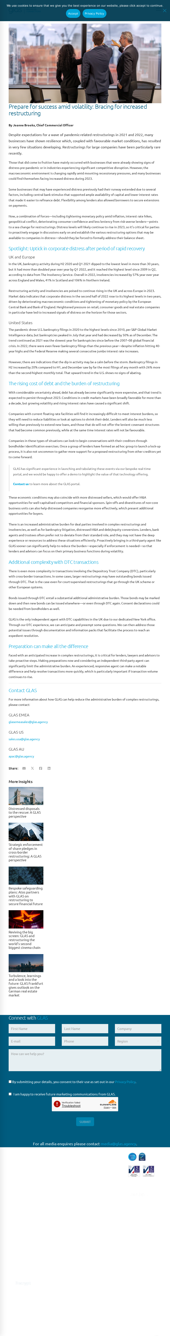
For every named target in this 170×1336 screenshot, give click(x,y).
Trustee (94, 1258)
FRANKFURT (57, 1212)
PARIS (52, 1203)
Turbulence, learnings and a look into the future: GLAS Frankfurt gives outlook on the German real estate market (26, 985)
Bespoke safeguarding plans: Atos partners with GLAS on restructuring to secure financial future (26, 896)
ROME (53, 1230)
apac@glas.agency (21, 756)
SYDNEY (54, 1276)
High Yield (96, 1183)
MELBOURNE (58, 1294)
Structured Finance (102, 1240)
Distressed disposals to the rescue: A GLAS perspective (25, 812)
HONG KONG (58, 1312)
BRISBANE (56, 1285)
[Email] (24, 768)
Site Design (104, 1318)
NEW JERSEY (58, 1257)
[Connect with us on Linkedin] (11, 1271)
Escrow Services (100, 1174)
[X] (32, 768)
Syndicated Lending (103, 1249)
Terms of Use (67, 1318)
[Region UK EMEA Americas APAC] (138, 1043)
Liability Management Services (104, 1195)
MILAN (53, 1239)
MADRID (54, 1221)
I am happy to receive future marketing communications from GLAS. (65, 1094)
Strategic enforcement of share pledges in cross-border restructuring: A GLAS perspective (26, 852)
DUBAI (53, 1303)
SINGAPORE (57, 1266)
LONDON (55, 1194)
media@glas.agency (118, 1144)
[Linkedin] (49, 768)
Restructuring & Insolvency (100, 1228)
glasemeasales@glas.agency (28, 722)
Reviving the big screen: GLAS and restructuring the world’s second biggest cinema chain (25, 939)
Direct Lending (99, 1164)
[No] (164, 10)
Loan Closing (98, 1216)
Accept (73, 13)
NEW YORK (56, 1248)
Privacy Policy (125, 1082)
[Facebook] (41, 768)
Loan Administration (104, 1207)
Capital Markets (100, 1155)
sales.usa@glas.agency (24, 739)
